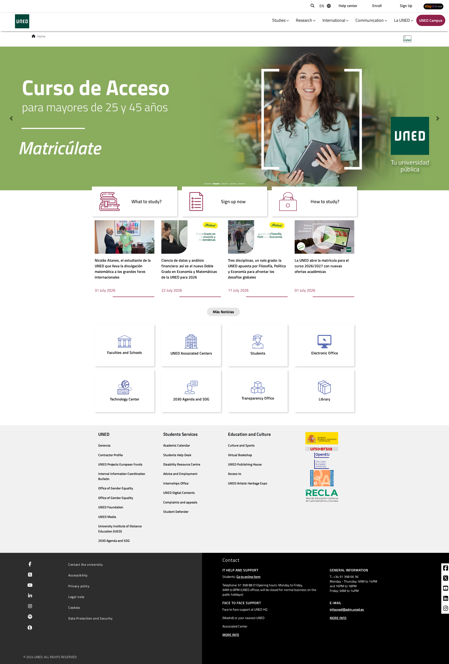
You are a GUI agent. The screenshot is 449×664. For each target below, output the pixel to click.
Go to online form (248, 576)
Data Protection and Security (90, 618)
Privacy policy (79, 585)
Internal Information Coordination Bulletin (121, 476)
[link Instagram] (445, 609)
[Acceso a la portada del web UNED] (22, 21)
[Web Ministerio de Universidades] (321, 438)
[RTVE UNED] (433, 6)
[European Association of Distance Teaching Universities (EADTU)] (322, 478)
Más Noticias (223, 312)
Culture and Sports (241, 445)
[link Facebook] (445, 569)
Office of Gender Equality (115, 488)
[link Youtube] (445, 589)
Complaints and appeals (180, 502)
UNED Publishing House (245, 464)
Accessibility (78, 575)
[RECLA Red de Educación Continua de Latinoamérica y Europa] (321, 495)
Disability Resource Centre (181, 464)
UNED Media (107, 516)
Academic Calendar (176, 445)
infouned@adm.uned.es (347, 609)
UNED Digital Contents (179, 492)
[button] (11, 118)
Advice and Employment (180, 473)
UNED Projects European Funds (120, 464)
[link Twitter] (445, 579)
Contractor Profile (110, 455)
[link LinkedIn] (445, 599)
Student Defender (175, 511)
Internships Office (175, 483)
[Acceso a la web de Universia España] (321, 448)
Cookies (74, 607)
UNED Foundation (110, 507)
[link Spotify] (29, 617)
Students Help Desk (177, 455)
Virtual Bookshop (240, 455)
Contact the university (85, 564)
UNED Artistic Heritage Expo (247, 483)
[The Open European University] (321, 460)
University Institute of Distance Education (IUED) (120, 529)
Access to (234, 473)
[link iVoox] (29, 628)
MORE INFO (230, 634)
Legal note (76, 596)
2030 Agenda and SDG (114, 540)
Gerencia (104, 445)
